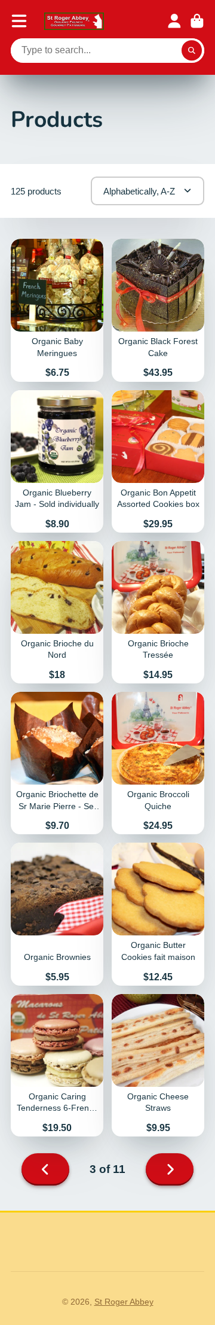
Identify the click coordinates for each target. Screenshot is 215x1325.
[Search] (192, 51)
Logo (74, 21)
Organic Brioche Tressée (158, 612)
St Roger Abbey (123, 1301)
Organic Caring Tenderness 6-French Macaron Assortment (57, 1065)
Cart (197, 21)
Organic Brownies (57, 914)
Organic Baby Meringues (57, 310)
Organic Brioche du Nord (57, 612)
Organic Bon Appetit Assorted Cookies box (158, 461)
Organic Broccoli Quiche (158, 763)
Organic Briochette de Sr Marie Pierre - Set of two (57, 763)
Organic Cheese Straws (158, 1065)
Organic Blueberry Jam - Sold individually (57, 461)
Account (174, 21)
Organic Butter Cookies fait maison (158, 914)
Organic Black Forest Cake (158, 310)
